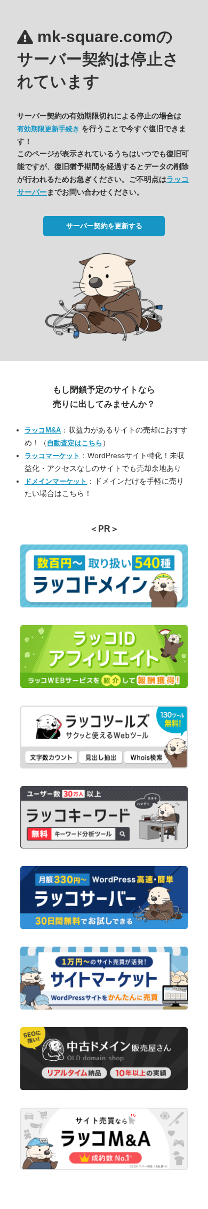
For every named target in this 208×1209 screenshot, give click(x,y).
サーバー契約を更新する (104, 226)
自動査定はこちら (74, 443)
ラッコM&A (43, 430)
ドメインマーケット (56, 481)
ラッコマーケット (52, 456)
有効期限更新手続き (48, 129)
